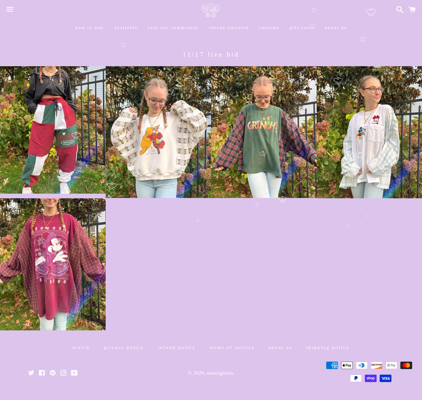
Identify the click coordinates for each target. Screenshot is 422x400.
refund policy (177, 347)
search (81, 347)
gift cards (301, 27)
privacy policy (124, 347)
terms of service (232, 347)
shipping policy (328, 347)
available (125, 27)
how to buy (89, 27)
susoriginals (220, 373)
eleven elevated (229, 27)
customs (269, 27)
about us (335, 27)
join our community (173, 27)
